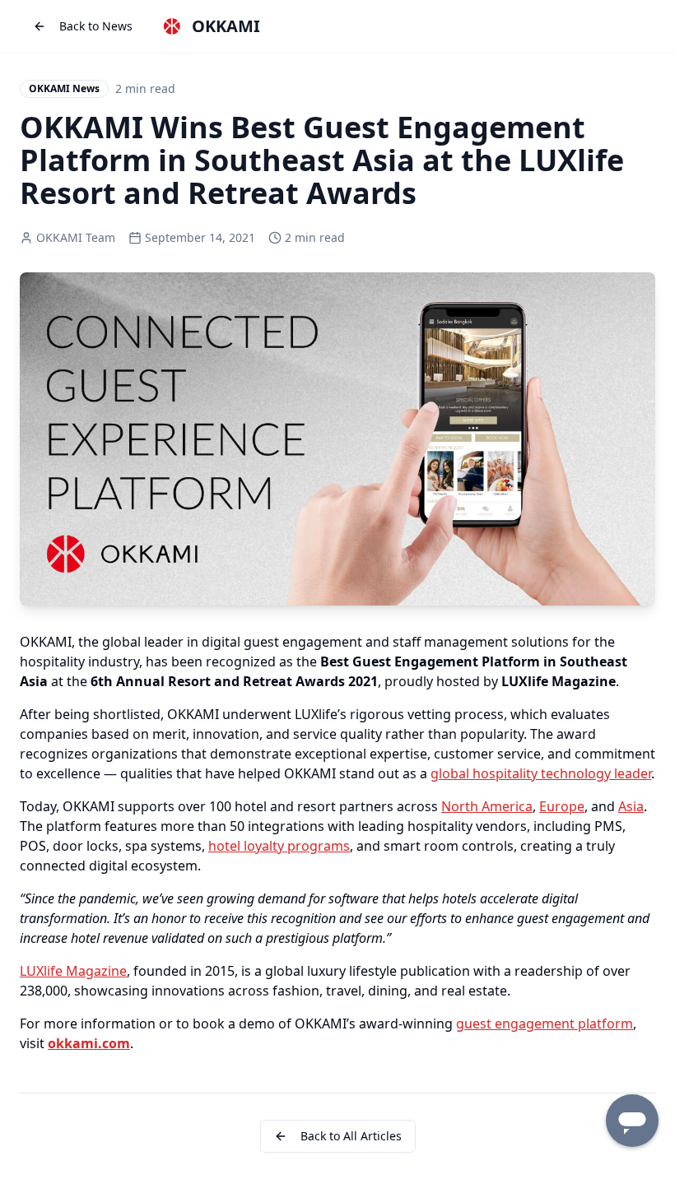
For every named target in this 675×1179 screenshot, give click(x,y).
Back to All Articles (351, 1136)
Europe (561, 806)
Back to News (96, 26)
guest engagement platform (544, 1023)
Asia (631, 806)
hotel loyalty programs (279, 846)
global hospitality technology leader (541, 773)
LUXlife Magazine (73, 971)
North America (487, 806)
